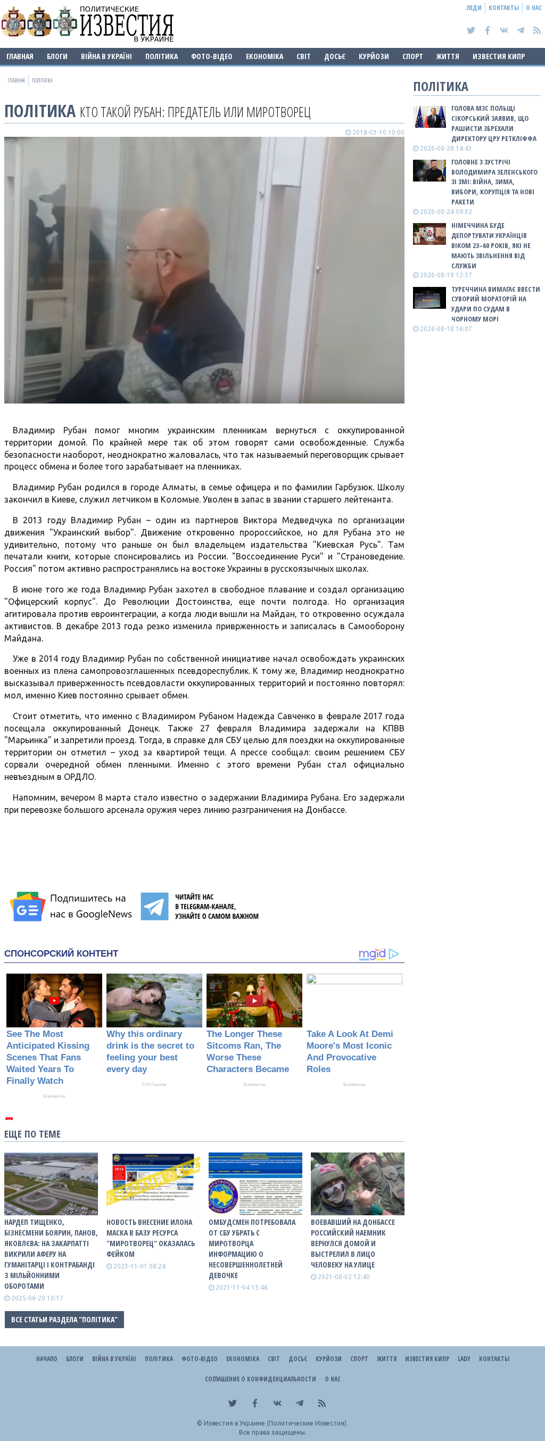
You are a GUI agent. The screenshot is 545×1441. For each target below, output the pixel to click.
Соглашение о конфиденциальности (260, 1379)
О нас (534, 7)
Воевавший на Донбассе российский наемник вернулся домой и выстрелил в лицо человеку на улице (353, 1243)
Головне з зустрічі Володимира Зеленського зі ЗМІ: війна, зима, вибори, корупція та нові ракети (494, 182)
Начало (46, 1358)
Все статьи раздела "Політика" (64, 1319)
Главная (20, 56)
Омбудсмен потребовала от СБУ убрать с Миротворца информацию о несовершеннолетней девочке (252, 1248)
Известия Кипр (499, 56)
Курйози (374, 56)
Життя (447, 56)
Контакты (504, 7)
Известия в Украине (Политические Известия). (276, 1423)
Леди (474, 7)
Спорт (412, 56)
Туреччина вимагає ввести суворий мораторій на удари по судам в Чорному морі (495, 304)
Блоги (57, 56)
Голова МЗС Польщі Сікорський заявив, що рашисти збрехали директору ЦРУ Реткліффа (493, 123)
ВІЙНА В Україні (106, 56)
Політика (161, 56)
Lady (464, 1358)
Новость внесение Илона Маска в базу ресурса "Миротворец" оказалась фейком (150, 1238)
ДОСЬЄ (334, 56)
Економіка (264, 56)
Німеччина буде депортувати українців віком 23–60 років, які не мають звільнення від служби (491, 245)
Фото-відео (212, 56)
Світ (303, 56)
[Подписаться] (72, 907)
